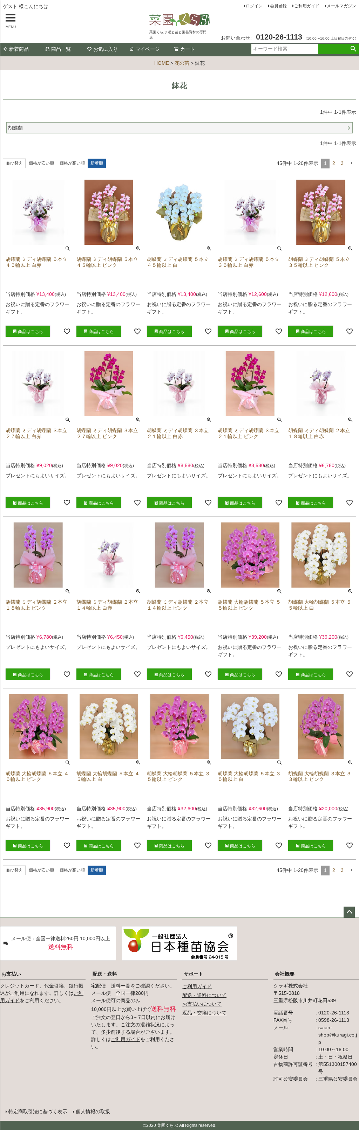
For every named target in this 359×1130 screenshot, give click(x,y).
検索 (353, 49)
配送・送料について (204, 995)
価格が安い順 (41, 163)
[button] (351, 163)
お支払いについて (202, 1004)
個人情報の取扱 (93, 1111)
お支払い (11, 974)
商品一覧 (61, 49)
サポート (193, 974)
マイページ (147, 49)
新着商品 (19, 49)
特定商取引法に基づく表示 (37, 1111)
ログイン (254, 6)
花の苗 (182, 63)
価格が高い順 (72, 163)
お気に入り (105, 49)
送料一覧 (120, 986)
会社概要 (284, 974)
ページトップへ (349, 912)
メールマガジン (341, 6)
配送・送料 (105, 974)
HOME (161, 63)
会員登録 (278, 6)
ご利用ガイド (306, 6)
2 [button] (333, 163)
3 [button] (342, 163)
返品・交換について (204, 1012)
